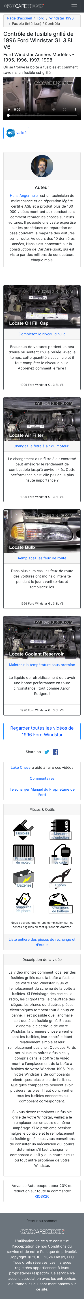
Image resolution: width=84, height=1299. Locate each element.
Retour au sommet (42, 1220)
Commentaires (42, 778)
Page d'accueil (19, 18)
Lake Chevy (21, 767)
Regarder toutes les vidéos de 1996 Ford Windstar (42, 731)
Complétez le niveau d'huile (42, 334)
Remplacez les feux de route (42, 558)
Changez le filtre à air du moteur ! (42, 446)
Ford (40, 18)
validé (20, 133)
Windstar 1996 (61, 18)
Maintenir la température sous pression (42, 664)
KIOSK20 (42, 1196)
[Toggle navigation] (74, 6)
